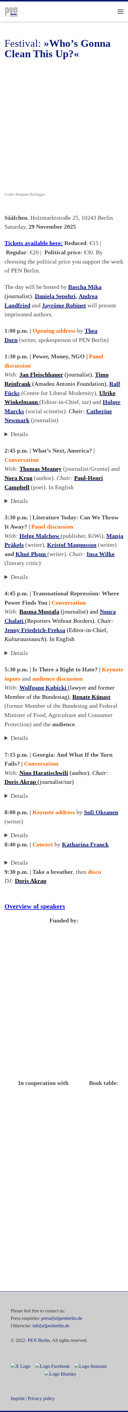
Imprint (17, 1398)
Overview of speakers (34, 906)
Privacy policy (41, 1398)
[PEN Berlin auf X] (20, 1366)
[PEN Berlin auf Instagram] (89, 1366)
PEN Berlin (39, 1340)
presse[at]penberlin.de (61, 1318)
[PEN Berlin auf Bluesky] (58, 1374)
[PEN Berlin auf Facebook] (51, 1366)
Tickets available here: (33, 243)
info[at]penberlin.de (50, 1326)
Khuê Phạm (31, 554)
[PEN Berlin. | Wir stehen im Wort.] (11, 11)
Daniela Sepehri (55, 296)
